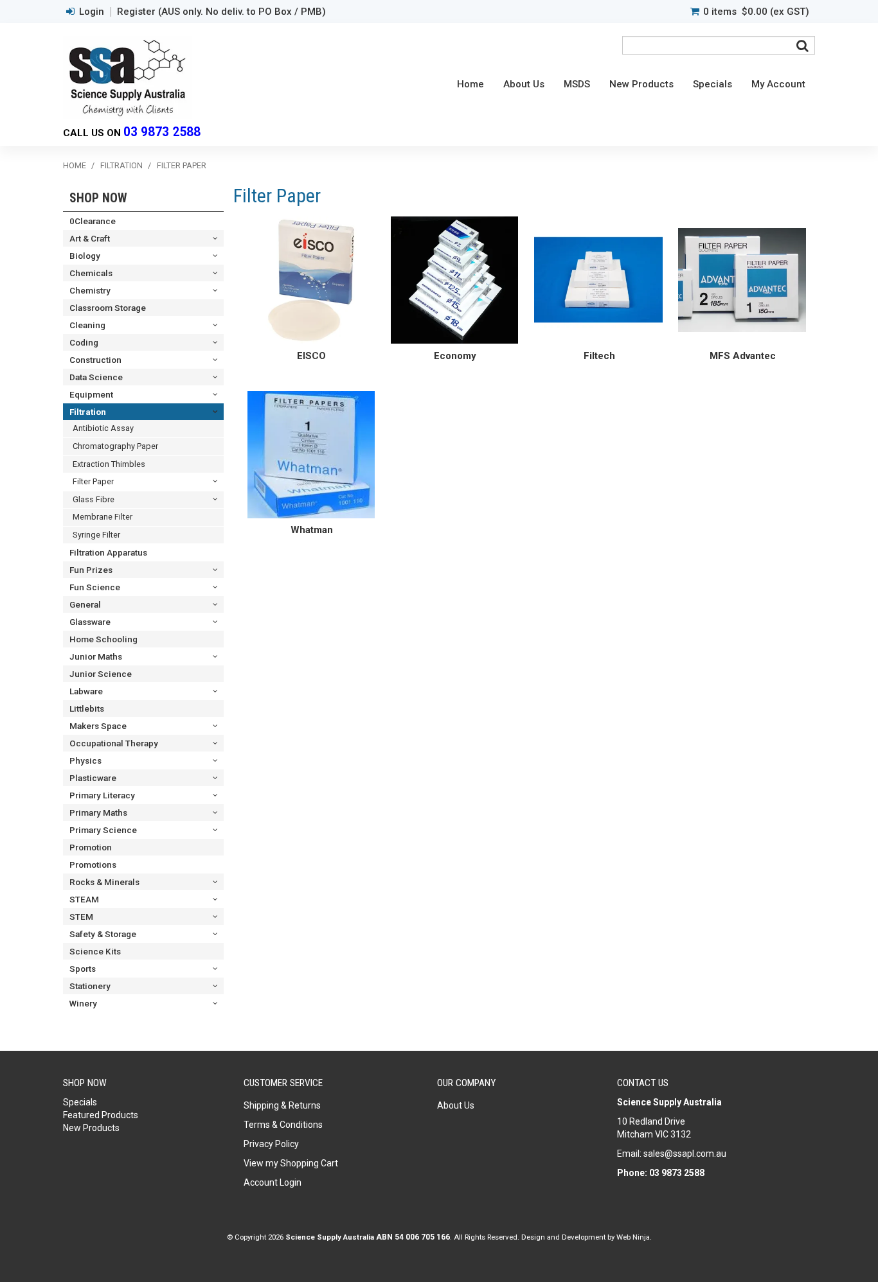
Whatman (312, 530)
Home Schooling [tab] (103, 639)
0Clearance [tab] (92, 221)
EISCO (311, 356)
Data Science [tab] (96, 377)
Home (470, 84)
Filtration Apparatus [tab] (108, 552)
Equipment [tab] (91, 394)
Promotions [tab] (92, 864)
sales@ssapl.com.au (684, 1153)
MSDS (577, 84)
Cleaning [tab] (87, 325)
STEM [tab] (81, 916)
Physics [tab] (85, 760)
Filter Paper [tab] (93, 481)
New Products (641, 84)
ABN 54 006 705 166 (413, 1237)
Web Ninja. (634, 1237)
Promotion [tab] (90, 847)
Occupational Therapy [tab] (113, 743)
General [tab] (85, 604)
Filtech (599, 356)
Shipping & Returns (282, 1105)
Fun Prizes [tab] (90, 570)
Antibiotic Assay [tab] (103, 428)
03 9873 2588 (162, 132)
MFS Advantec (743, 356)
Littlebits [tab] (86, 708)
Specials (712, 84)
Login (91, 12)
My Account (778, 84)
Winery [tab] (83, 1003)
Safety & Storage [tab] (102, 934)
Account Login (272, 1182)
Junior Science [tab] (100, 674)
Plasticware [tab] (92, 778)
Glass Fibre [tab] (93, 499)
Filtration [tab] (87, 412)
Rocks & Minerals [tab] (104, 882)
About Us (523, 84)
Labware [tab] (86, 691)
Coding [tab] (83, 342)
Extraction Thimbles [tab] (109, 464)
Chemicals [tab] (90, 273)
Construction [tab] (95, 360)
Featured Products (100, 1115)
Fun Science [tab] (94, 587)
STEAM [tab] (84, 899)
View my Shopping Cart (291, 1163)
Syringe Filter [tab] (96, 535)
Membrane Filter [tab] (102, 517)
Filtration (121, 165)
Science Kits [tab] (95, 951)
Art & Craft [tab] (89, 238)
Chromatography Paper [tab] (115, 446)
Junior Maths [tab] (95, 656)
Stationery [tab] (90, 986)
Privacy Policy (271, 1144)
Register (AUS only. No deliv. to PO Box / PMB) (221, 12)
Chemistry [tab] (90, 290)
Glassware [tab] (90, 622)
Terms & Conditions (283, 1125)
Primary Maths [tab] (98, 812)
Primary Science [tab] (103, 830)
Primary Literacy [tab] (102, 795)
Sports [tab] (82, 968)
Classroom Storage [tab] (107, 308)
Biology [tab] (84, 255)
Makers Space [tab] (98, 726)
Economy (455, 356)
